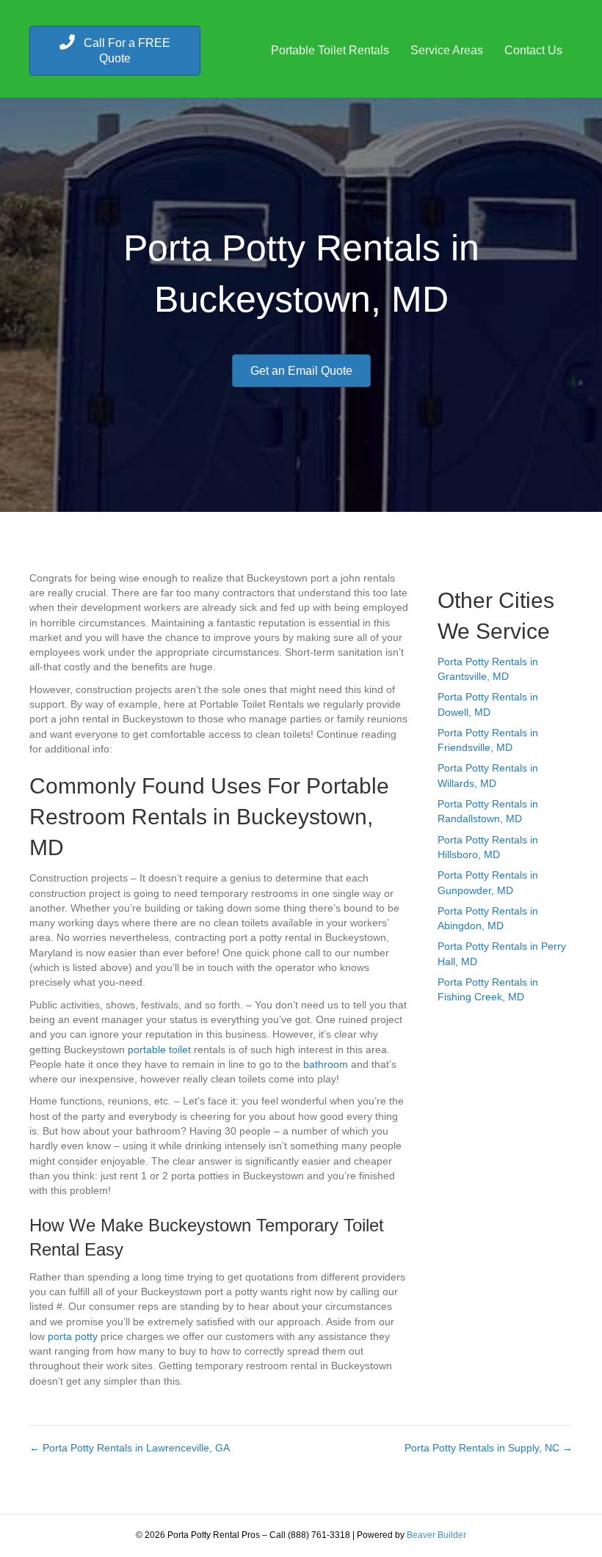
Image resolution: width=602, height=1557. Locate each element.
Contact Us (533, 50)
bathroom (325, 1064)
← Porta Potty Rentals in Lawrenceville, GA (129, 1448)
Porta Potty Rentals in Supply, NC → (489, 1448)
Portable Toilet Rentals (330, 50)
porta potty (73, 1336)
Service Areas (446, 50)
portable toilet (159, 1049)
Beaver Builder (436, 1535)
